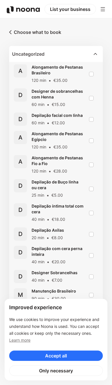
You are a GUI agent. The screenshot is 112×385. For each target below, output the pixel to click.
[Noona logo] (23, 9)
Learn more (19, 340)
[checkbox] (91, 74)
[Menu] (102, 9)
